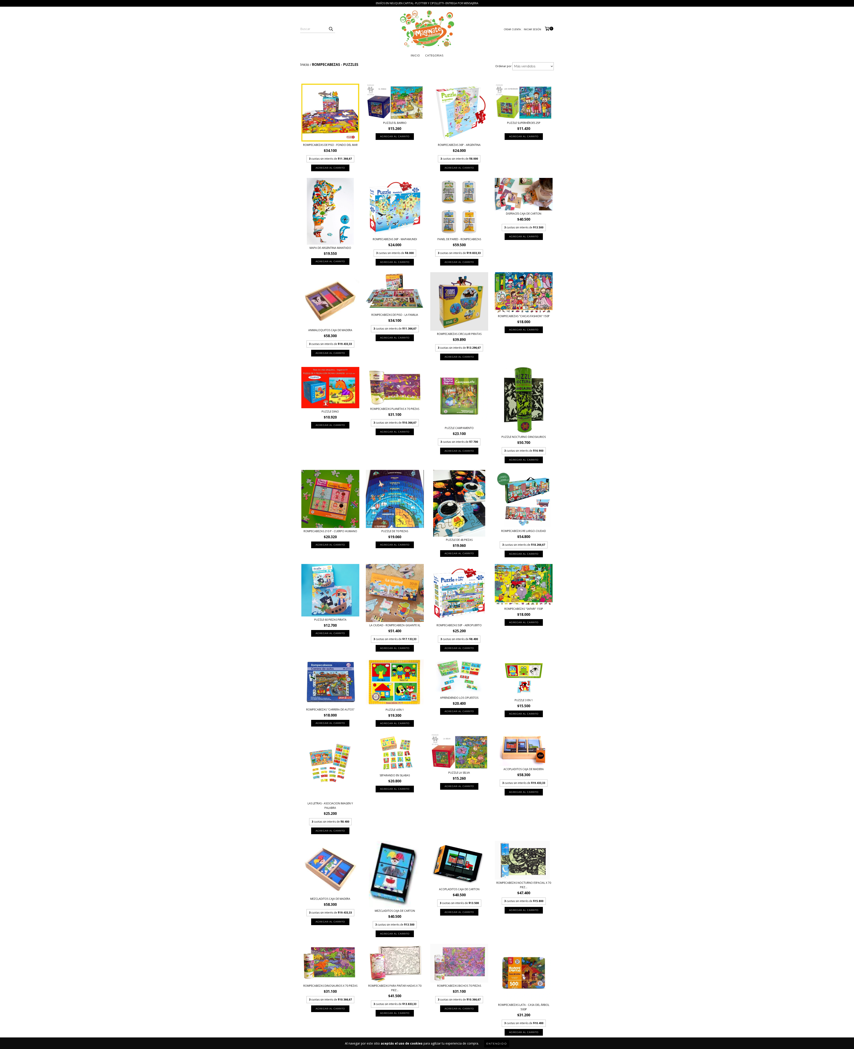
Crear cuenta (512, 29)
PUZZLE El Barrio (395, 123)
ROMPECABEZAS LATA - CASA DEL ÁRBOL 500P (523, 1007)
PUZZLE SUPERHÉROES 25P (523, 123)
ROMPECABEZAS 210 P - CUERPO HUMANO (330, 531)
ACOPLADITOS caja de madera (524, 769)
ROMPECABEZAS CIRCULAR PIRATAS (459, 334)
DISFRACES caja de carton (523, 213)
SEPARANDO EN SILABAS (395, 775)
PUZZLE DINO (330, 411)
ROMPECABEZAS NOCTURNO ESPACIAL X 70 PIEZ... (523, 885)
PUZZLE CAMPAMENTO (459, 428)
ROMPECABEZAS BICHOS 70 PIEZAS (459, 986)
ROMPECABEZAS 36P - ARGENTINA (459, 145)
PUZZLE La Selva (459, 773)
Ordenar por (503, 66)
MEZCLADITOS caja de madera (330, 899)
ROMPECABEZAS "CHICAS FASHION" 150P (524, 316)
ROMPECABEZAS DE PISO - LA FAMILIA (394, 315)
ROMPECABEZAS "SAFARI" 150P (523, 609)
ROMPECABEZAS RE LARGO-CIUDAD (523, 531)
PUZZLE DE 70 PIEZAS (394, 531)
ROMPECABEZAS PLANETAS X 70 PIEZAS (394, 409)
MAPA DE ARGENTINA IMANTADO (330, 248)
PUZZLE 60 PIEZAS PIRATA (330, 620)
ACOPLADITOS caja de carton (459, 889)
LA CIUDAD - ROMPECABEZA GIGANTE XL (394, 625)
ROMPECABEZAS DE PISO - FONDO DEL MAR (330, 145)
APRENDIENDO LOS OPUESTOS (459, 698)
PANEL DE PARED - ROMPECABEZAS (459, 239)
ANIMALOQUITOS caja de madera (330, 330)
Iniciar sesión (532, 29)
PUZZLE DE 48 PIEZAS (459, 540)
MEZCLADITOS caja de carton (395, 911)
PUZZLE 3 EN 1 (524, 700)
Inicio (415, 55)
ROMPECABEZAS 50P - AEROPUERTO (459, 625)
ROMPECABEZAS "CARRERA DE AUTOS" (330, 709)
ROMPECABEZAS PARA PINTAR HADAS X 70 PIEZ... (394, 988)
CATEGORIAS (434, 55)
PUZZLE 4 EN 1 (395, 710)
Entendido (496, 1043)
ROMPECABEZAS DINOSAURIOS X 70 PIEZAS (330, 986)
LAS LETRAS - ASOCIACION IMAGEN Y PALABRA (330, 805)
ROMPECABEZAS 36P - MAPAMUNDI (395, 239)
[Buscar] (330, 29)
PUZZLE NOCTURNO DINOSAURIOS (524, 437)
